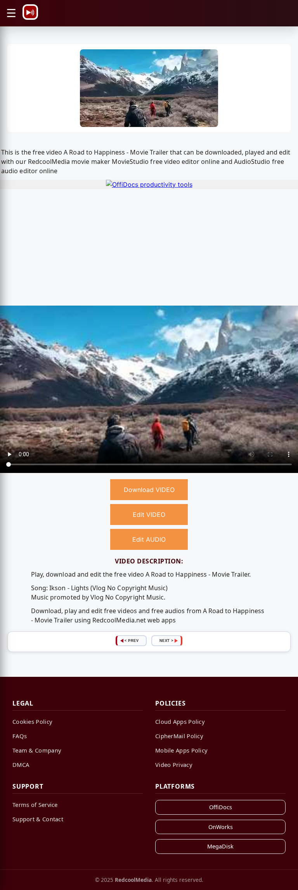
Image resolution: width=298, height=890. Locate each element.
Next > (166, 641)
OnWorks (220, 827)
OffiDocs (220, 807)
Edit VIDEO (149, 514)
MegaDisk (220, 846)
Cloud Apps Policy (180, 721)
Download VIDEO (149, 490)
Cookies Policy (32, 721)
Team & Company (36, 750)
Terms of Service (35, 804)
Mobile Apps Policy (181, 750)
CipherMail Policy (179, 736)
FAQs (19, 736)
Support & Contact (37, 819)
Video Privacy (173, 764)
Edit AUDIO (149, 539)
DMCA (20, 764)
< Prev (132, 641)
